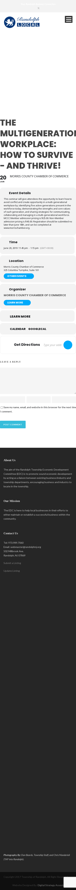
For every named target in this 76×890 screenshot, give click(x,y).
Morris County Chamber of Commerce (35, 295)
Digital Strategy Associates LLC (55, 885)
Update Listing (12, 570)
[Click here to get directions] (67, 345)
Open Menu (68, 19)
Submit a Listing (12, 562)
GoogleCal (37, 329)
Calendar (18, 329)
